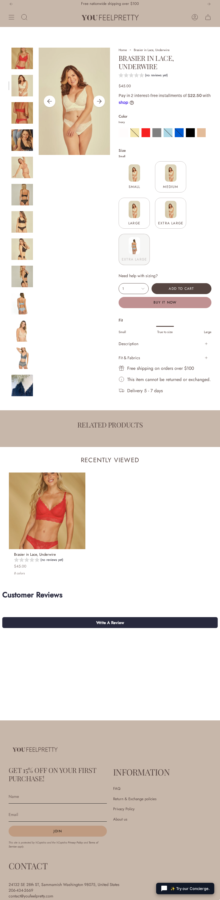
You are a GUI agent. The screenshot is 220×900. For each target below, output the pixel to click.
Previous (49, 101)
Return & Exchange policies (134, 799)
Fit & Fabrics (129, 358)
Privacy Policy (75, 843)
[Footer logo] (35, 749)
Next (99, 101)
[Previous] (11, 4)
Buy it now (165, 302)
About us (120, 819)
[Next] (208, 4)
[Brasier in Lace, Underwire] (47, 511)
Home (123, 50)
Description (128, 344)
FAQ (116, 788)
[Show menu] (11, 17)
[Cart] (208, 17)
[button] (143, 76)
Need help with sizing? (138, 276)
